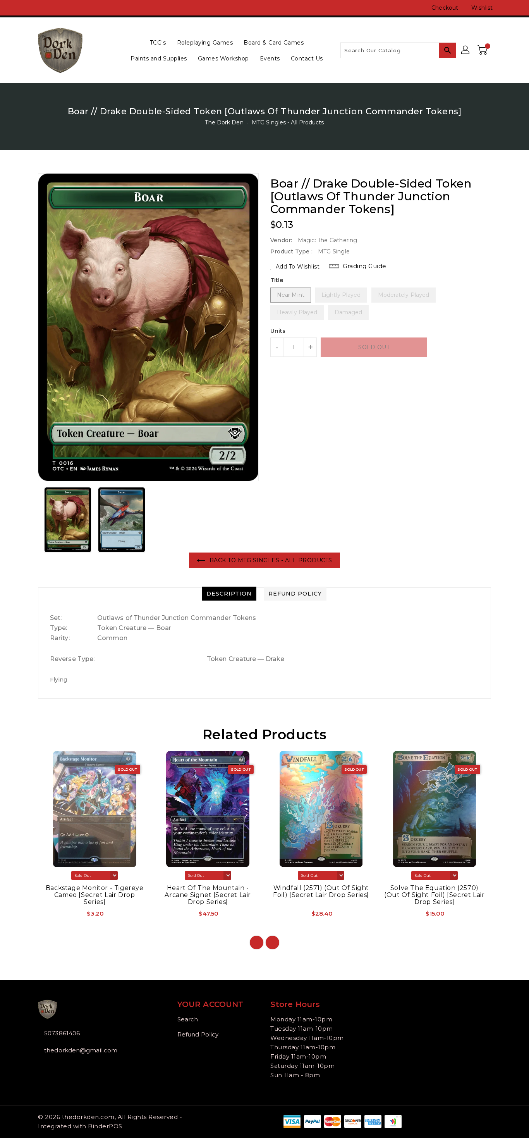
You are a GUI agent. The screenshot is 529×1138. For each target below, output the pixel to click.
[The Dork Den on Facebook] (27, 8)
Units (278, 331)
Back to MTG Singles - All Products (271, 560)
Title (276, 280)
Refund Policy (197, 1034)
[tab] (229, 594)
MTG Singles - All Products (288, 122)
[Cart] (483, 50)
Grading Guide (364, 266)
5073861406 (62, 1033)
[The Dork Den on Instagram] (42, 8)
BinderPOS (105, 1126)
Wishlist (482, 7)
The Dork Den (224, 122)
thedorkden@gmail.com (80, 1050)
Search (187, 1019)
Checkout (444, 7)
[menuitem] (158, 42)
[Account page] (466, 50)
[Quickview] (50, 916)
